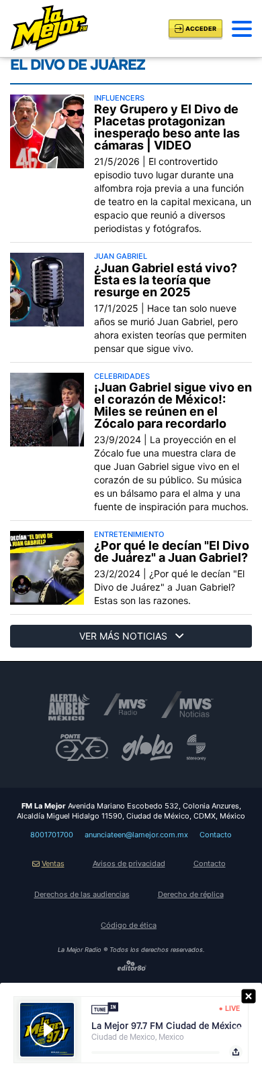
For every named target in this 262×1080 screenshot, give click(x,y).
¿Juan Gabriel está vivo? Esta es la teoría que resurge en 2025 (165, 280)
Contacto (216, 834)
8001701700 (51, 834)
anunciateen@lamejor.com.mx (136, 834)
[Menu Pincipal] (242, 29)
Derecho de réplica (191, 894)
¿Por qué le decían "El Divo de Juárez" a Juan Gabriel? (171, 552)
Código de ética (129, 925)
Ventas (53, 863)
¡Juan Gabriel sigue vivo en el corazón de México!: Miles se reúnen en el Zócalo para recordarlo (173, 405)
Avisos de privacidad (129, 863)
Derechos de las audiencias (82, 894)
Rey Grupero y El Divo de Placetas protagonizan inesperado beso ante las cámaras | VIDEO (167, 127)
